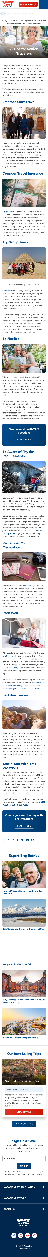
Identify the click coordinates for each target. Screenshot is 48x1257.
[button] (24, 1187)
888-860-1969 (20, 805)
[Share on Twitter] (22, 840)
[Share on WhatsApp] (32, 840)
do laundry (13, 667)
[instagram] (20, 1235)
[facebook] (13, 1235)
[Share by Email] (13, 840)
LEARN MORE (24, 439)
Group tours (7, 290)
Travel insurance (9, 212)
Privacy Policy (12, 1174)
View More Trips (24, 1124)
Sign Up (24, 1166)
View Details (24, 1112)
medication (27, 586)
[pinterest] (34, 1235)
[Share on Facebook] (17, 840)
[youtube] (27, 1235)
